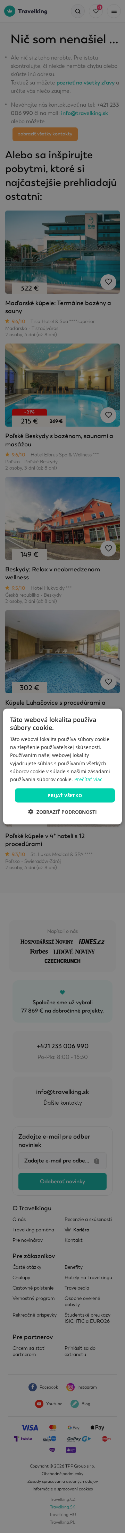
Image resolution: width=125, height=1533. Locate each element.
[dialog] (62, 766)
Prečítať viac (88, 779)
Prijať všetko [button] (65, 795)
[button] (62, 812)
